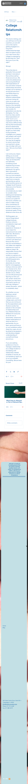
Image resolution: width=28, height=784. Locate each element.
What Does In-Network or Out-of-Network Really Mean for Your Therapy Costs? (14, 401)
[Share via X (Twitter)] (10, 371)
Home (4, 626)
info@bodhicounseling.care (10, 704)
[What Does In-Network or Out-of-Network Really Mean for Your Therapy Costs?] (14, 392)
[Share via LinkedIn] (14, 371)
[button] (25, 3)
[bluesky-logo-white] (6, 778)
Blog (4, 627)
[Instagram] (5, 778)
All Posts (6, 12)
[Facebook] (3, 778)
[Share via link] (18, 371)
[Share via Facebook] (6, 371)
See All (20, 383)
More (13, 12)
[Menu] (21, 3)
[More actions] (21, 21)
